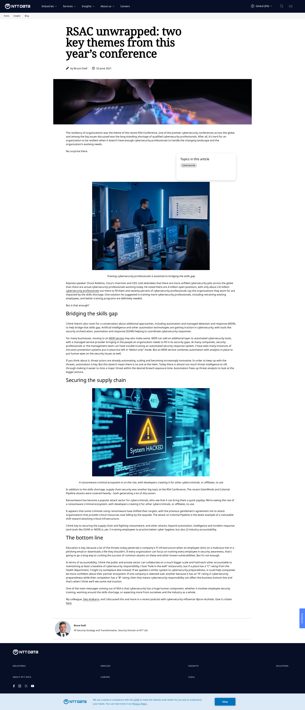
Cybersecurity (188, 165)
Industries (48, 6)
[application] (152, 701)
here (68, 603)
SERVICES (106, 666)
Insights (87, 6)
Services (68, 6)
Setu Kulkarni (91, 599)
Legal (191, 677)
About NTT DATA (22, 677)
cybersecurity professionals (82, 290)
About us (106, 6)
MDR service (116, 338)
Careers (125, 6)
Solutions (282, 666)
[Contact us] (291, 6)
